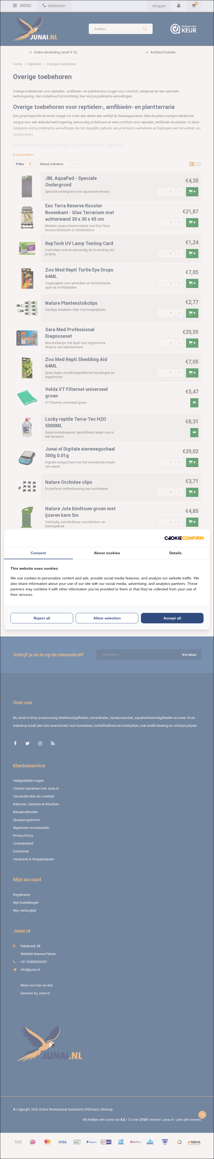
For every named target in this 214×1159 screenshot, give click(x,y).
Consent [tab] (38, 553)
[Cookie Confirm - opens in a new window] (184, 538)
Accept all (172, 618)
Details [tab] (175, 553)
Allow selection (107, 618)
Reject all (42, 618)
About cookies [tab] (107, 553)
